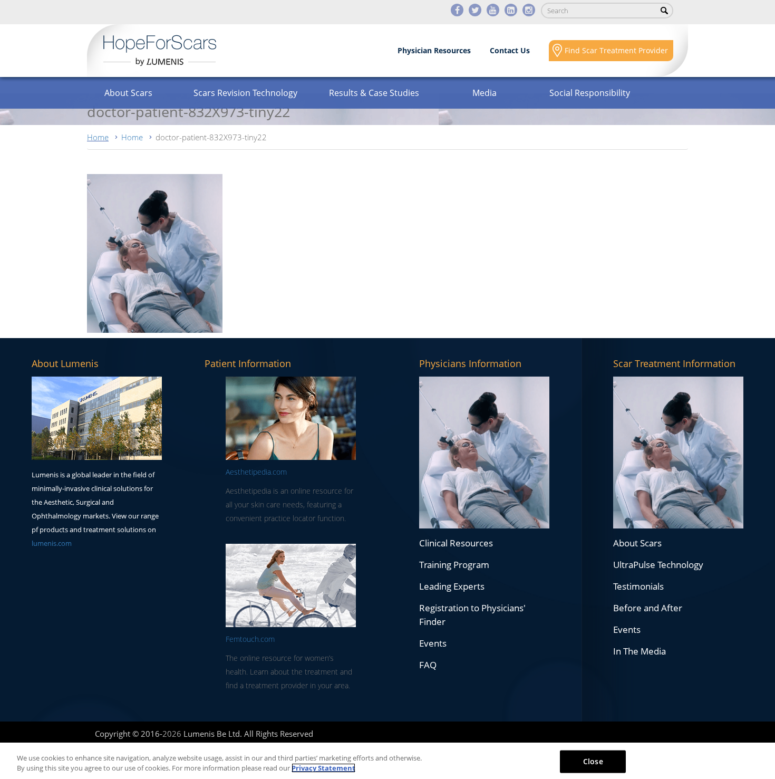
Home (98, 137)
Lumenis (159, 50)
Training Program (454, 565)
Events (433, 643)
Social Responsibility (589, 93)
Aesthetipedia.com (256, 472)
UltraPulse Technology (658, 565)
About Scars (128, 93)
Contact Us (510, 50)
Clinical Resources (456, 543)
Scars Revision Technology (245, 93)
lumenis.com (52, 543)
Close (593, 761)
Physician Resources (434, 50)
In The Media (639, 651)
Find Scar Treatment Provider (616, 50)
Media (484, 93)
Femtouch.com (250, 639)
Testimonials (638, 586)
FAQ (428, 665)
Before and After (647, 608)
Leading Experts (452, 586)
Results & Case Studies (374, 93)
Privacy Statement (323, 768)
